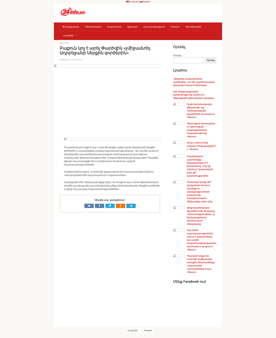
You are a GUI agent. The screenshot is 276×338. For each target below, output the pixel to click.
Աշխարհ (132, 26)
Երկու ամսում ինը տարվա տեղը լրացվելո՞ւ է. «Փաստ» (201, 145)
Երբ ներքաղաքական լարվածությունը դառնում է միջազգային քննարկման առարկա (193, 94)
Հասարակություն (154, 26)
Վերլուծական (93, 26)
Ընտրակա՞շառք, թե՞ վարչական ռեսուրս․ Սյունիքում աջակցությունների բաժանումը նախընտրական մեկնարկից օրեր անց (199, 192)
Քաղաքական (71, 26)
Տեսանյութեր (193, 26)
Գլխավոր (64, 43)
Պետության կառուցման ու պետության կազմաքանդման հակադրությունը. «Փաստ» (201, 130)
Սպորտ (175, 26)
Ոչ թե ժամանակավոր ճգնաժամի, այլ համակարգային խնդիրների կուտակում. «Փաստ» (201, 110)
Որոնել (177, 55)
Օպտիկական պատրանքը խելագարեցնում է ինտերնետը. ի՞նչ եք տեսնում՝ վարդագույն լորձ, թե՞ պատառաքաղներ (200, 166)
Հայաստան (114, 26)
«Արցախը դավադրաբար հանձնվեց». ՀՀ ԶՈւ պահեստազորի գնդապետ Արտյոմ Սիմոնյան (194, 82)
